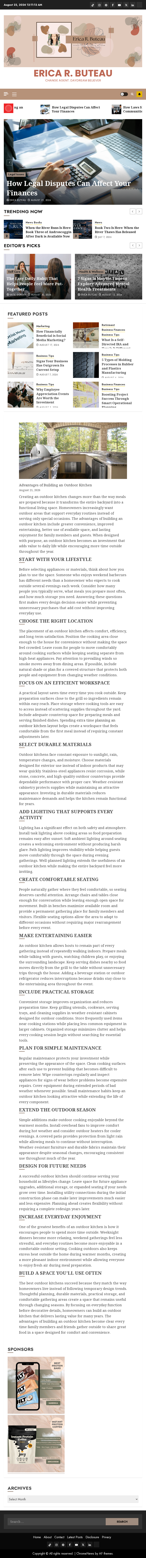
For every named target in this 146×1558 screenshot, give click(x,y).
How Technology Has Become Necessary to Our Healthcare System (106, 284)
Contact (59, 1537)
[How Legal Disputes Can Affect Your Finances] (73, 162)
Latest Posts (75, 1537)
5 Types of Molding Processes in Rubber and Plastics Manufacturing (118, 366)
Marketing (43, 326)
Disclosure (92, 1537)
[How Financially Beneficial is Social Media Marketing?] (20, 335)
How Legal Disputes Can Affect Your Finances (69, 188)
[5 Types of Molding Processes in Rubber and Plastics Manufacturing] (86, 365)
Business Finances (113, 330)
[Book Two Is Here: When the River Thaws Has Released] (82, 229)
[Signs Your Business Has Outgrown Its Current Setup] (20, 365)
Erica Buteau (18, 200)
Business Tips (110, 335)
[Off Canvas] (6, 94)
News (29, 222)
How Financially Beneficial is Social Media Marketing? (51, 335)
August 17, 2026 (49, 345)
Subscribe (139, 94)
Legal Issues (16, 174)
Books (38, 222)
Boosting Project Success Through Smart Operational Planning (117, 400)
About (48, 1537)
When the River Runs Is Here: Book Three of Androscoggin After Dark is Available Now (48, 232)
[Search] (132, 94)
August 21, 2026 (41, 200)
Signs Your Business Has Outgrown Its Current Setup (52, 365)
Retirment (108, 325)
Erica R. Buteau (73, 73)
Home (37, 1537)
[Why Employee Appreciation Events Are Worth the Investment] (20, 395)
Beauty (12, 277)
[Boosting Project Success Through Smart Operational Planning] (86, 395)
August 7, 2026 (49, 374)
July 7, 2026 (105, 237)
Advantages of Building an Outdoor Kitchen (55, 485)
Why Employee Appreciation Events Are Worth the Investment (52, 395)
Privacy (106, 1537)
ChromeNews (85, 1553)
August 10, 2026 (41, 294)
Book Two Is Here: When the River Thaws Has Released (117, 230)
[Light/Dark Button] (124, 94)
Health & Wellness (91, 272)
